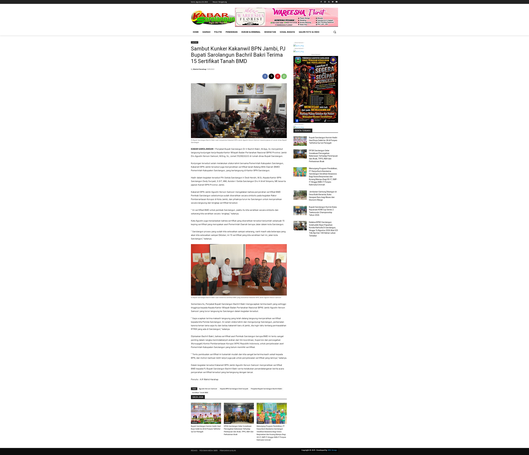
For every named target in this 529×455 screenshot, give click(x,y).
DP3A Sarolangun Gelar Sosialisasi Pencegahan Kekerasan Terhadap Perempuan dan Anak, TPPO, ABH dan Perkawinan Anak (323, 155)
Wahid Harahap (199, 69)
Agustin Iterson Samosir (208, 389)
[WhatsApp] (284, 76)
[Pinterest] (277, 76)
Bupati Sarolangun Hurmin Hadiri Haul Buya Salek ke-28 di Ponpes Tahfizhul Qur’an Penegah (206, 429)
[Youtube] (336, 2)
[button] (334, 32)
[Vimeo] (332, 2)
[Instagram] (325, 2)
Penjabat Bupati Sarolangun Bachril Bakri (266, 389)
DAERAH (194, 42)
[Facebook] (321, 2)
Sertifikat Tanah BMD (200, 392)
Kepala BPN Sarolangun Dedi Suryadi (234, 389)
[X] (328, 2)
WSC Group (332, 450)
